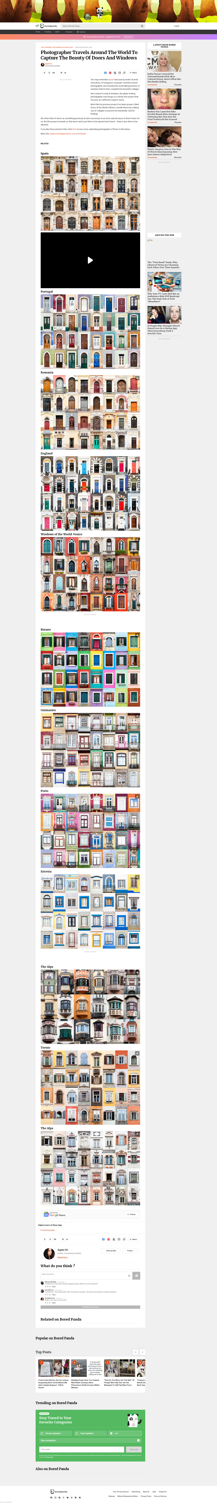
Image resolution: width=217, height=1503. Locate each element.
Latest (57, 32)
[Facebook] (51, 1497)
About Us (146, 1492)
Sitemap (111, 1496)
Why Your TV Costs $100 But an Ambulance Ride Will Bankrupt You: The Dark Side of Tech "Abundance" (163, 298)
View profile (111, 1251)
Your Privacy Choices (121, 1492)
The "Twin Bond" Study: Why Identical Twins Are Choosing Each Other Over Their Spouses (163, 265)
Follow (130, 1251)
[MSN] (76, 1497)
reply (54, 1286)
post (112, 79)
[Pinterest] (59, 1497)
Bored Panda (58, 1491)
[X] (63, 1497)
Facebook (81, 133)
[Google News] (80, 1497)
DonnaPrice (49, 1290)
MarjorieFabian (50, 1282)
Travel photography (47, 1230)
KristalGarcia (50, 1298)
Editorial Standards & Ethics (127, 1496)
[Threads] (72, 1497)
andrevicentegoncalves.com (63, 133)
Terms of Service (160, 1496)
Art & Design (46, 47)
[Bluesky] (67, 1497)
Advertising (136, 1492)
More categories (48, 1440)
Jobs (154, 1492)
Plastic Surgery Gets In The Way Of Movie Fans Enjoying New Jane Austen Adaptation (164, 152)
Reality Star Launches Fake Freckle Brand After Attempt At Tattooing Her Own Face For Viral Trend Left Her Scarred (163, 115)
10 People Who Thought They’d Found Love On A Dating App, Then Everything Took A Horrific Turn (163, 330)
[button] (135, 1352)
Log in (176, 26)
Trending (47, 32)
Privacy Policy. (50, 1457)
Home (38, 32)
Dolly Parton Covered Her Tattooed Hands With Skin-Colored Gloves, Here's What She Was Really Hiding (164, 78)
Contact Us (163, 1492)
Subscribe (134, 1449)
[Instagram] (55, 1497)
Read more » (63, 1257)
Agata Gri (48, 64)
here (74, 129)
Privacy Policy (146, 1496)
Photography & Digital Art (62, 47)
